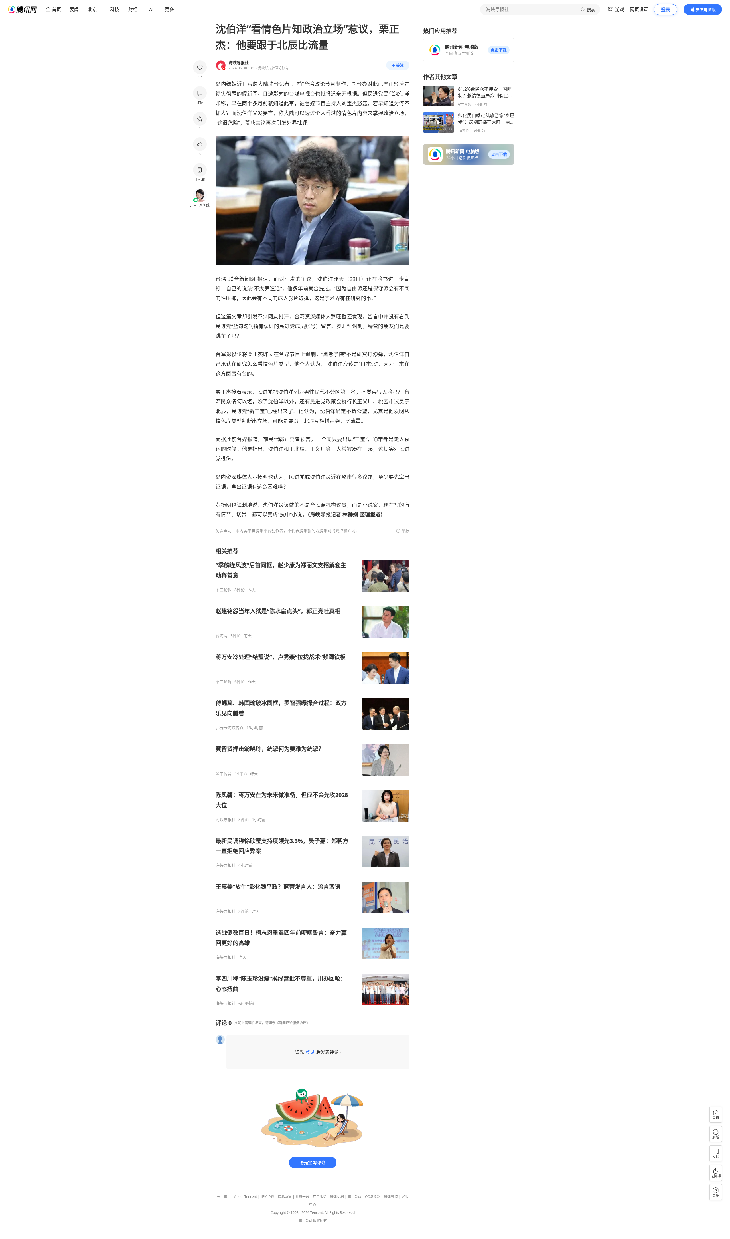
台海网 (222, 636)
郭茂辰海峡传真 (230, 728)
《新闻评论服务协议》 (292, 1022)
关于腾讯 (223, 1196)
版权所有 (320, 1220)
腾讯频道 (391, 1196)
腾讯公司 (305, 1220)
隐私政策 (285, 1196)
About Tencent (245, 1196)
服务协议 (267, 1196)
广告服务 (320, 1196)
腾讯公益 (354, 1196)
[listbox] (312, 776)
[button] (499, 50)
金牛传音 (224, 774)
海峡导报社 (226, 820)
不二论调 (224, 590)
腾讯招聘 (337, 1196)
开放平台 (302, 1196)
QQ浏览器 (372, 1196)
